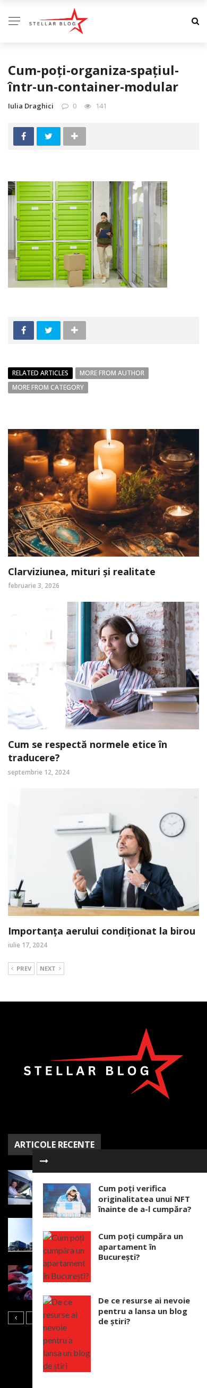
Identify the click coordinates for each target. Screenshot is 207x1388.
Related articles (40, 372)
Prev (23, 968)
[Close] (44, 1161)
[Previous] (16, 1317)
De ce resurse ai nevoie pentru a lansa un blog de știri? (144, 1310)
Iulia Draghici (31, 106)
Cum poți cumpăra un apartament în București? (140, 1246)
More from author (112, 372)
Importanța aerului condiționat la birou (101, 930)
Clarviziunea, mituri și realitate (82, 571)
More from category (48, 387)
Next (48, 968)
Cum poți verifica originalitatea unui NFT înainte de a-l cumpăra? (145, 1198)
